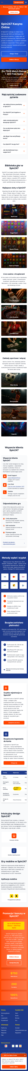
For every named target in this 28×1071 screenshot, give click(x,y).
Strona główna (5, 1013)
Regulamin (18, 1032)
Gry (2, 1015)
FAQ (2, 1035)
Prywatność (4, 1020)
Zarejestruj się (18, 2)
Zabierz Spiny (14, 1066)
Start (16, 1013)
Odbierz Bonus (14, 85)
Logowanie (4, 1018)
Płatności (3, 1030)
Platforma (4, 1028)
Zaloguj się (14, 763)
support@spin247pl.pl (14, 478)
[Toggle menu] (26, 2)
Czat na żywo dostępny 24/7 (16, 486)
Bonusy (17, 1018)
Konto (17, 1015)
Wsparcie (3, 1032)
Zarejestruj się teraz (14, 722)
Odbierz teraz (14, 12)
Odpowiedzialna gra (21, 1030)
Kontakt (17, 1028)
